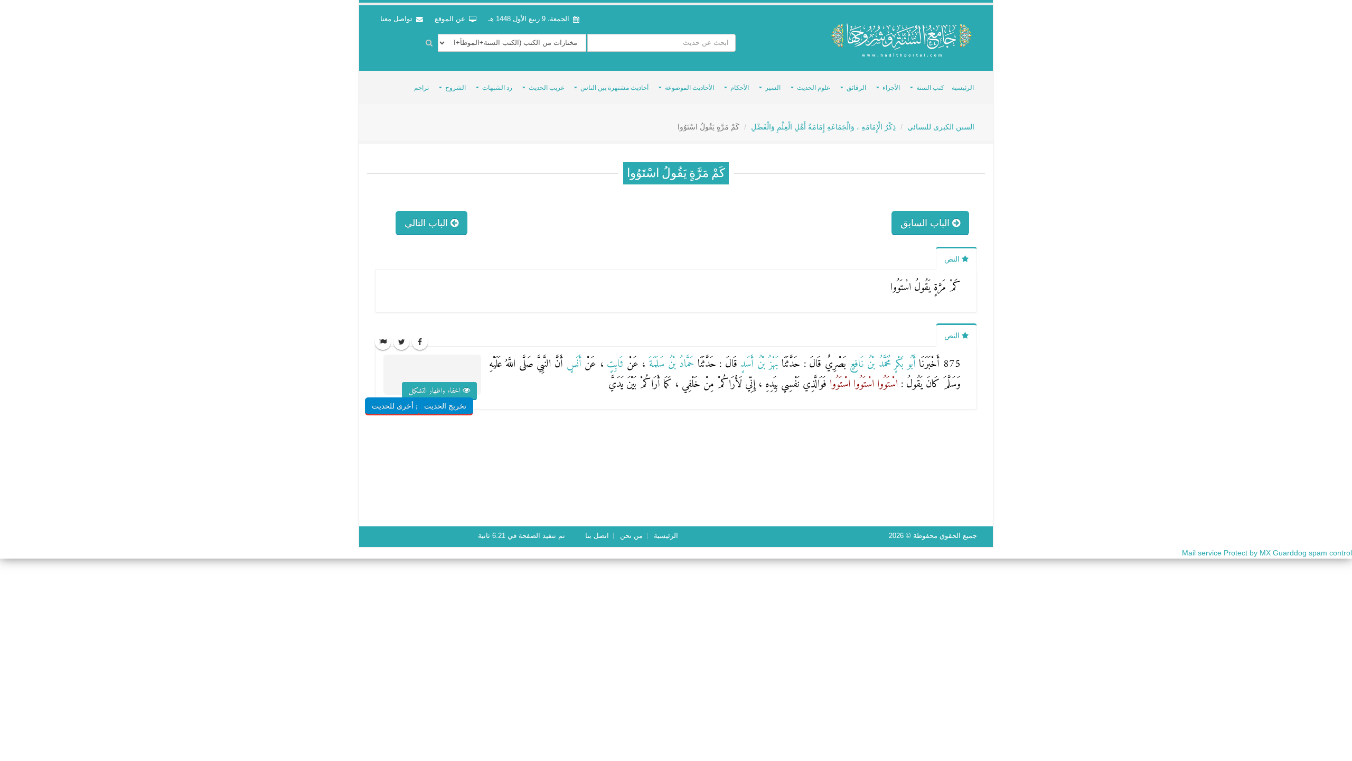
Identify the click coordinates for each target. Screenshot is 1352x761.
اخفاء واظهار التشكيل (436, 390)
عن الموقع (451, 19)
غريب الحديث (546, 87)
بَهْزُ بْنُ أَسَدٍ (757, 364)
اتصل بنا (597, 536)
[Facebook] (420, 342)
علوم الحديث (813, 87)
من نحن (631, 536)
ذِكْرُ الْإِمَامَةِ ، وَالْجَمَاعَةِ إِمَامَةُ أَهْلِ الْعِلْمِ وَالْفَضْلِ (823, 127)
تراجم (421, 87)
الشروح (455, 87)
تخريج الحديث (445, 406)
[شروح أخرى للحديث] (416, 384)
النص (953, 259)
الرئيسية (963, 87)
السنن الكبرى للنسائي (940, 127)
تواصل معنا (397, 19)
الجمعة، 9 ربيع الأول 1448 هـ (528, 19)
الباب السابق (926, 223)
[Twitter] (401, 342)
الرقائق (856, 87)
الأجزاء (891, 87)
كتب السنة (930, 87)
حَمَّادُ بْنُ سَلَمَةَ (669, 364)
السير (773, 87)
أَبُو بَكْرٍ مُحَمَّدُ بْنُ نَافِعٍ (881, 364)
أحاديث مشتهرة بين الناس (614, 87)
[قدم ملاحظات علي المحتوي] (383, 342)
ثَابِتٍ (614, 364)
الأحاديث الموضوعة (689, 87)
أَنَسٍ (572, 364)
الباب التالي (427, 223)
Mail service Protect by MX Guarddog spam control (1267, 553)
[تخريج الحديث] (457, 384)
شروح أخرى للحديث (403, 406)
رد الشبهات (497, 87)
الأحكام (739, 87)
